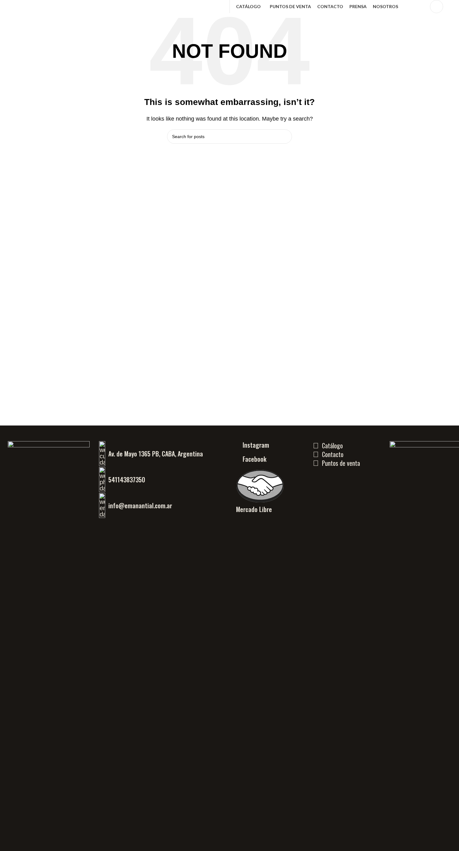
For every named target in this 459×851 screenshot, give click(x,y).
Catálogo (332, 445)
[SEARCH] (285, 136)
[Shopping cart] (451, 6)
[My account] (436, 6)
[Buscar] (421, 6)
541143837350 (126, 479)
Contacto (332, 454)
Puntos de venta (341, 463)
